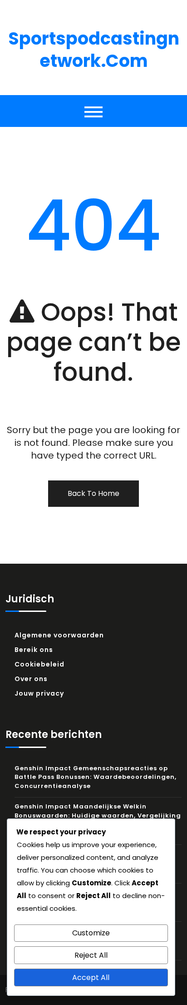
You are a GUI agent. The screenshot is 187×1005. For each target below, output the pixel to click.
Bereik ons (34, 649)
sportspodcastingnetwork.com (93, 49)
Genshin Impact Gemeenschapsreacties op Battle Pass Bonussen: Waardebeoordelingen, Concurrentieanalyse (96, 777)
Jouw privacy (39, 693)
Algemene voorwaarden (59, 635)
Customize (91, 933)
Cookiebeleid (39, 664)
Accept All (90, 977)
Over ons (31, 678)
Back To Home (93, 493)
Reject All (91, 955)
